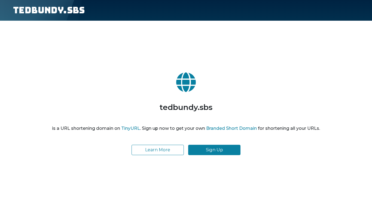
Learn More (157, 149)
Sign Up (214, 149)
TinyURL (130, 128)
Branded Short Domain (231, 128)
